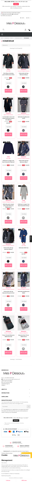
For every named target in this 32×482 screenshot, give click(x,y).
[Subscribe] (29, 406)
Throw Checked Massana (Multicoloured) (8, 336)
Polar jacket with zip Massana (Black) (8, 248)
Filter (30, 238)
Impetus (8, 113)
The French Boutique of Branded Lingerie (11, 12)
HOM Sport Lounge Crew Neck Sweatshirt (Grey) (23, 205)
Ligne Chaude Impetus (8, 114)
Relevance (16, 45)
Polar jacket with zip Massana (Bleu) (23, 161)
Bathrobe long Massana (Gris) (23, 118)
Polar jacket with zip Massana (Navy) (23, 74)
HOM (8, 69)
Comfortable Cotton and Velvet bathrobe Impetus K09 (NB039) (8, 118)
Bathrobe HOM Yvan (23, 247)
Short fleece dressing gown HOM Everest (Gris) (8, 74)
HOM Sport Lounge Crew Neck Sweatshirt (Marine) (8, 161)
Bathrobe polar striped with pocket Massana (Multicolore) (8, 206)
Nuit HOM (8, 158)
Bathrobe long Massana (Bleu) (23, 292)
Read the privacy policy (6, 475)
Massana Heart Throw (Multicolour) (23, 336)
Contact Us (9, 15)
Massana (23, 69)
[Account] (25, 29)
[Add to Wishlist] (12, 55)
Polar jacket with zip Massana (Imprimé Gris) (8, 292)
